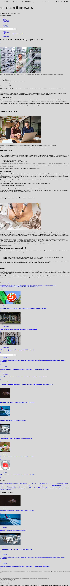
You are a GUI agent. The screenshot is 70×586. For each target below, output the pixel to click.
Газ (28, 485)
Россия (29, 487)
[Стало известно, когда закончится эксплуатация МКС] (5, 433)
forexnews (14, 483)
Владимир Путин (62, 483)
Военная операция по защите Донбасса (10, 485)
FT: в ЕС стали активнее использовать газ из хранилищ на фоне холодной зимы (24, 377)
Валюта (48, 483)
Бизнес (4, 18)
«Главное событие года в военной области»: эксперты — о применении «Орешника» (25, 369)
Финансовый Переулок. (16, 7)
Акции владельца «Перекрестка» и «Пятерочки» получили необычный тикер (23, 308)
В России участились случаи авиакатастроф (13, 420)
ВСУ (46, 483)
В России (41, 483)
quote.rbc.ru (7, 282)
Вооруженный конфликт (22, 485)
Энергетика (67, 487)
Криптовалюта (58, 486)
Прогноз (20, 487)
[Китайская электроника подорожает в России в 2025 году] (5, 397)
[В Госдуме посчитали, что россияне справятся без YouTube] (5, 469)
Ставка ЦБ (36, 487)
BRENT (1, 483)
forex (9, 483)
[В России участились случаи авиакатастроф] (5, 415)
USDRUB (23, 483)
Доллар (35, 485)
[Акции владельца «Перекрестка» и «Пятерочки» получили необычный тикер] (10, 303)
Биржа (4, 19)
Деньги (31, 486)
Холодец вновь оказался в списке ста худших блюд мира (16, 456)
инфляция (2, 489)
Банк (33, 483)
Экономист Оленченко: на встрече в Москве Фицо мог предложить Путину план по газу (26, 384)
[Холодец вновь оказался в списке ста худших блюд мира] (5, 451)
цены (10, 489)
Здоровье (43, 485)
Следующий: (19, 286)
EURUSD (6, 483)
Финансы (5, 25)
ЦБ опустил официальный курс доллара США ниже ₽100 (17, 350)
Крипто (4, 22)
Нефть (6, 487)
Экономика (5, 24)
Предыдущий (28, 285)
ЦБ (46, 487)
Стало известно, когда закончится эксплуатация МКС (16, 438)
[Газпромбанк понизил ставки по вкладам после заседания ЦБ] (10, 324)
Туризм (40, 487)
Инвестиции (6, 21)
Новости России (11, 487)
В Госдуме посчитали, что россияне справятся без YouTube (17, 475)
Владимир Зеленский (53, 483)
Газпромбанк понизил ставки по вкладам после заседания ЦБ (18, 329)
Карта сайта (5, 26)
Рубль (33, 487)
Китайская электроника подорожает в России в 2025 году (17, 402)
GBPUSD (19, 483)
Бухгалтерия (6, 20)
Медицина (2, 487)
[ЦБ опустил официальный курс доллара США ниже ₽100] (10, 344)
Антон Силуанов (29, 483)
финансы (6, 489)
